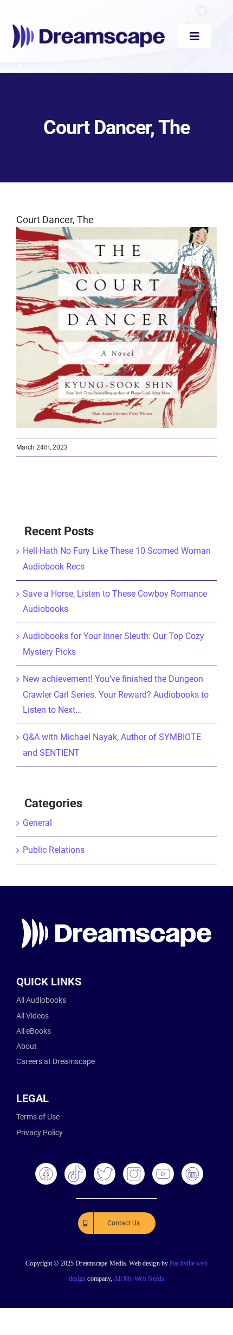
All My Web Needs (139, 1278)
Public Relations (54, 850)
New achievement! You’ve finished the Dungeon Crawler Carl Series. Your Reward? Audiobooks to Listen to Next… (116, 695)
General (37, 823)
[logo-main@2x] (88, 28)
